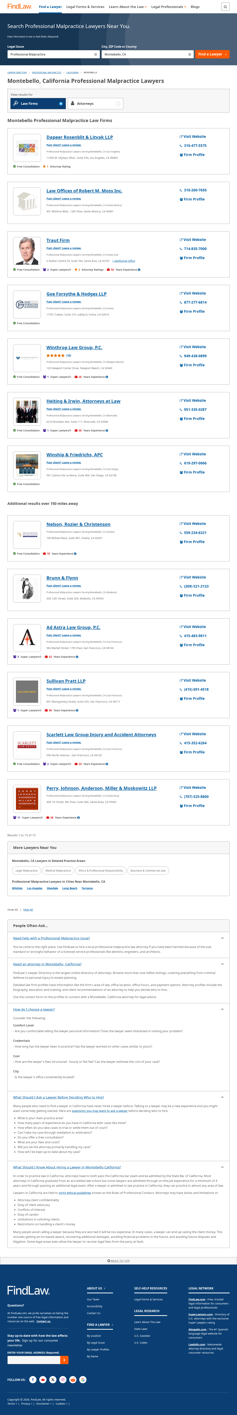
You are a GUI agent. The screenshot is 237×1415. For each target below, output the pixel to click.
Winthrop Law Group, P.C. (74, 347)
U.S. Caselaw (142, 1335)
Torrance (87, 888)
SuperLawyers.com (200, 1314)
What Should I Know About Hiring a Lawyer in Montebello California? (67, 1167)
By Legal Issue (96, 1342)
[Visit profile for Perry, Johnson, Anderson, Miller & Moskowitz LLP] (27, 799)
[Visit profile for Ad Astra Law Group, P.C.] (27, 638)
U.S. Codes (140, 1342)
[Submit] (64, 1360)
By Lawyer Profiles (98, 1349)
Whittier (17, 888)
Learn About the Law (147, 1322)
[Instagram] (62, 1379)
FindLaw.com (196, 1299)
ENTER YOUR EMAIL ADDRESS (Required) (33, 1352)
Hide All (28, 909)
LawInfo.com (196, 1344)
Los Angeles (34, 888)
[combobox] (53, 54)
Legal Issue (15, 47)
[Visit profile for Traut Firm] (27, 251)
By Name (92, 1356)
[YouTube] (42, 1379)
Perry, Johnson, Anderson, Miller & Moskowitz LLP (101, 788)
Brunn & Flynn (62, 578)
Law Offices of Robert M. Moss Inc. (84, 191)
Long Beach (69, 888)
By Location (94, 1335)
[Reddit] (72, 1379)
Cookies (61, 1403)
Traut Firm (58, 240)
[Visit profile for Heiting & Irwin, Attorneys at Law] (27, 411)
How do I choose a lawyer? (34, 1009)
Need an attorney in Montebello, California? (47, 964)
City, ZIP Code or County (119, 47)
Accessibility (94, 1306)
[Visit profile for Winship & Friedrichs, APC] (27, 465)
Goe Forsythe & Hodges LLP (76, 294)
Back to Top (120, 1261)
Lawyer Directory (17, 72)
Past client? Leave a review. (63, 145)
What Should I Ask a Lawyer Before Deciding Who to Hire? (58, 1097)
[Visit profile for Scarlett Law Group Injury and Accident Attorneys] (27, 745)
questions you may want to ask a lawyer (100, 1111)
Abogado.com (197, 1329)
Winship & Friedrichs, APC (74, 454)
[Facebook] (32, 1379)
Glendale (52, 888)
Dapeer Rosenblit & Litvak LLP (79, 137)
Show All (12, 909)
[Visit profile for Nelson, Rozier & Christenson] (27, 535)
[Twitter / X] (52, 1379)
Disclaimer (43, 1403)
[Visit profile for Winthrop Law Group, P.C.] (27, 358)
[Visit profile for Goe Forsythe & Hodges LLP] (27, 304)
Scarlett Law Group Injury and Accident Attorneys (101, 734)
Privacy (26, 1403)
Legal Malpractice (27, 870)
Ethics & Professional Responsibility (101, 870)
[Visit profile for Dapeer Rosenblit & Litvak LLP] (27, 148)
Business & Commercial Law (148, 870)
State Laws (140, 1329)
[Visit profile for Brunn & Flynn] (27, 588)
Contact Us (93, 1313)
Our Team (93, 1299)
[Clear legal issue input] (96, 54)
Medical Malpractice (58, 870)
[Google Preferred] (82, 1379)
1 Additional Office (123, 261)
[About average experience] (139, 270)
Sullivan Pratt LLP (66, 681)
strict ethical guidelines (75, 1193)
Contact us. (43, 1321)
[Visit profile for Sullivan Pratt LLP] (27, 691)
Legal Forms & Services (148, 1299)
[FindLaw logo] (21, 6)
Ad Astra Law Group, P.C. (73, 627)
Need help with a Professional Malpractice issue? (51, 938)
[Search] (225, 6)
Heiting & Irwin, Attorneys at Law (83, 401)
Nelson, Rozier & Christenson (78, 524)
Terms (11, 1403)
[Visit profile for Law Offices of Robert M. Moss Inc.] (27, 201)
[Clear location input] (190, 54)
